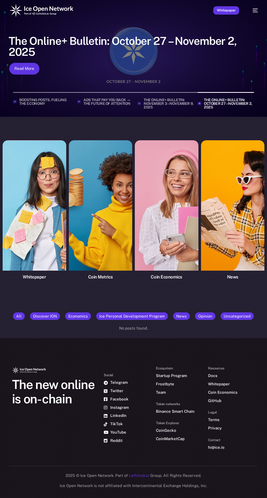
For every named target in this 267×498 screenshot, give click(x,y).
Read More (23, 68)
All (19, 316)
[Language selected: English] (134, 493)
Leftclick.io (139, 475)
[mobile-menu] (252, 10)
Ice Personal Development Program (132, 316)
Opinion (205, 316)
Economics (78, 316)
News (181, 316)
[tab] (43, 101)
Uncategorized (237, 316)
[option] (14, 494)
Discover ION (45, 316)
